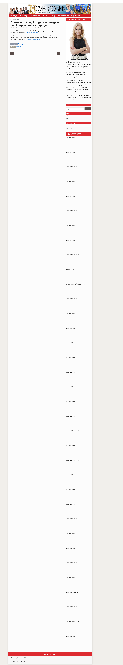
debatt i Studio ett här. (33, 39)
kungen (18, 46)
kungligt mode (75, 16)
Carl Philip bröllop (63, 16)
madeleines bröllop (49, 16)
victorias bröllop (35, 16)
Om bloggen (14, 16)
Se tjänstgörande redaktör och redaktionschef (24, 658)
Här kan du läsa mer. (32, 32)
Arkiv (67, 116)
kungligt (21, 44)
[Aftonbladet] (15, 2)
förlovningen (24, 16)
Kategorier (68, 125)
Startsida (12, 19)
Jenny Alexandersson (33, 27)
